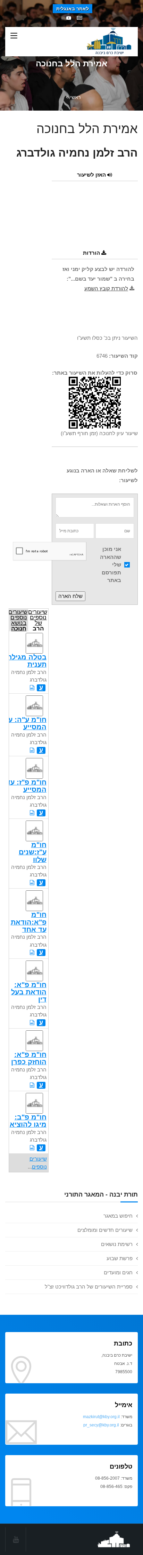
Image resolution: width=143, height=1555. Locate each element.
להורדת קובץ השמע (106, 288)
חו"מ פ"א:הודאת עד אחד (29, 922)
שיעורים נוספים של (37, 619)
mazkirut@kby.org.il (101, 1416)
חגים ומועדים (118, 1272)
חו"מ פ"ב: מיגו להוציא (28, 1120)
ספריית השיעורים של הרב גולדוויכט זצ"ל (89, 1287)
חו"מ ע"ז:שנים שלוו (33, 852)
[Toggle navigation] (13, 36)
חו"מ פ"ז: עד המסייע (26, 785)
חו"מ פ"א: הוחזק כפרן (29, 1058)
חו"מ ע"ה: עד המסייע (25, 723)
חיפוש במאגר (118, 1216)
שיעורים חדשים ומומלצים (105, 1230)
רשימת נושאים (117, 1244)
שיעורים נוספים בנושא (18, 619)
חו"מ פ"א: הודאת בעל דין (29, 992)
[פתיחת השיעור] (32, 688)
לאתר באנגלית (72, 8)
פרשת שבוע (120, 1258)
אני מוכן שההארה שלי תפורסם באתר (110, 564)
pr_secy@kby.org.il (101, 1425)
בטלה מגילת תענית (27, 660)
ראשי (75, 97)
